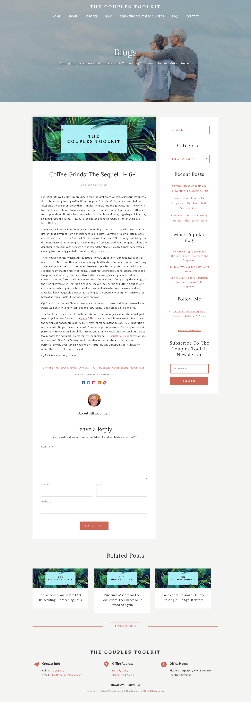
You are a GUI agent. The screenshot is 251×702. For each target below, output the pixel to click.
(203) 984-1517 (56, 670)
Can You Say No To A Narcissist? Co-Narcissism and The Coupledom (189, 282)
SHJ (145, 691)
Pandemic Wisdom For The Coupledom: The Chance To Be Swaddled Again (189, 203)
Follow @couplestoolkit (189, 331)
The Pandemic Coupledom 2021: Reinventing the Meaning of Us (60, 598)
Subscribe (189, 381)
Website (46, 501)
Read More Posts (125, 626)
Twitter (135, 685)
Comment (48, 446)
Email (100, 484)
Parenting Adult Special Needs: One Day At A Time (71, 367)
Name (45, 484)
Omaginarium (158, 691)
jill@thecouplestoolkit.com (66, 675)
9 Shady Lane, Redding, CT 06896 (123, 673)
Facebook (118, 685)
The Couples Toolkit (125, 7)
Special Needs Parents (134, 367)
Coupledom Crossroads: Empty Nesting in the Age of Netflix (183, 598)
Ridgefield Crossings (118, 336)
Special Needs (111, 367)
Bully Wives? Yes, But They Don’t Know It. (189, 269)
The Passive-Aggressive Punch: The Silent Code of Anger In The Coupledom (189, 256)
